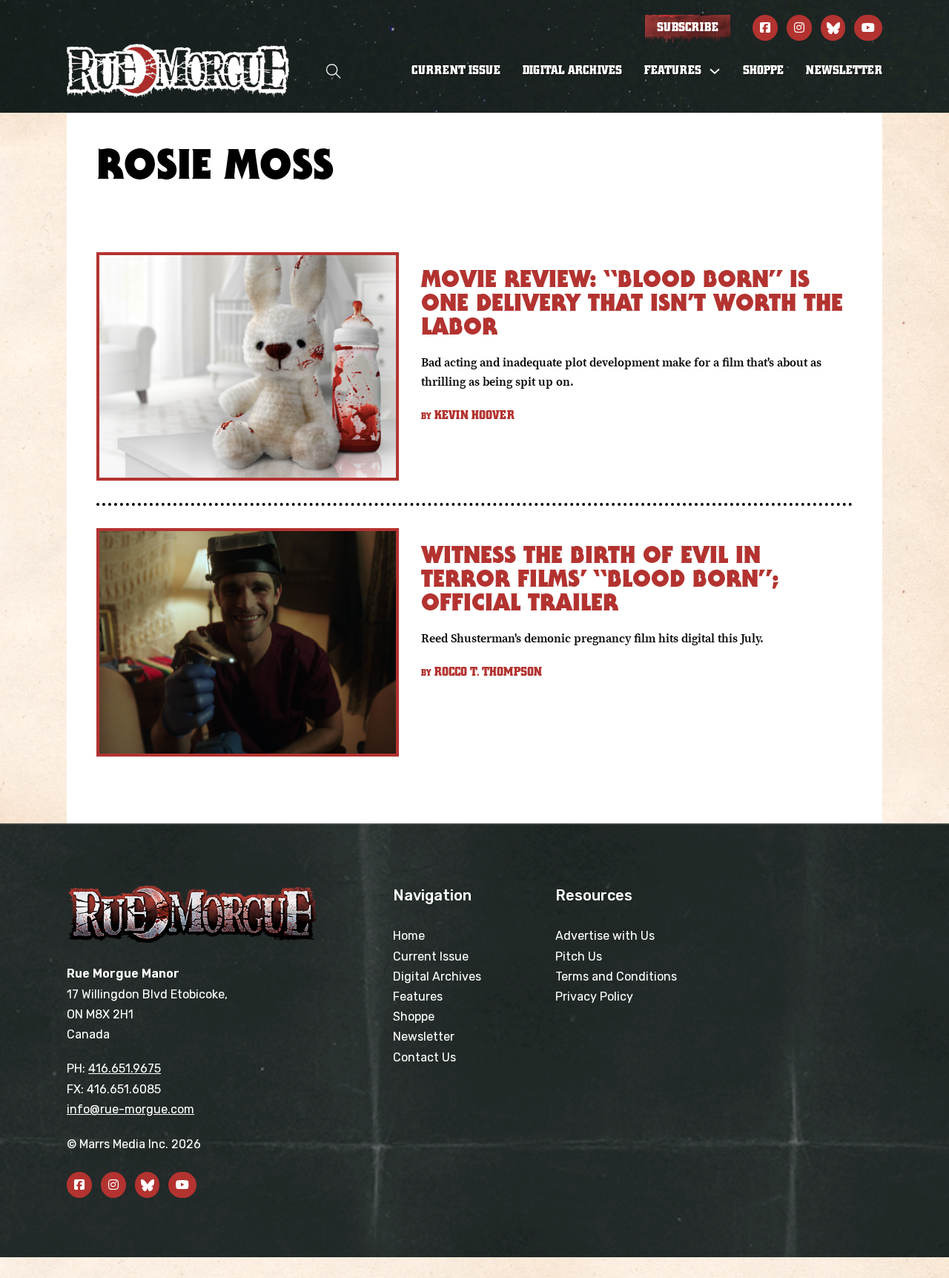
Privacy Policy (594, 996)
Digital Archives (572, 70)
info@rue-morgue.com (130, 1109)
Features (418, 996)
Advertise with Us (605, 936)
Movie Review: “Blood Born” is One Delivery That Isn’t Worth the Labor (632, 302)
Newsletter (844, 70)
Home (409, 936)
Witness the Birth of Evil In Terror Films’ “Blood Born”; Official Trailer (600, 578)
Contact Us (424, 1057)
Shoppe (763, 70)
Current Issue (455, 70)
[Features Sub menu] (715, 71)
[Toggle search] (333, 71)
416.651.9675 (124, 1068)
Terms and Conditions (616, 976)
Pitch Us (578, 956)
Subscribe (687, 27)
